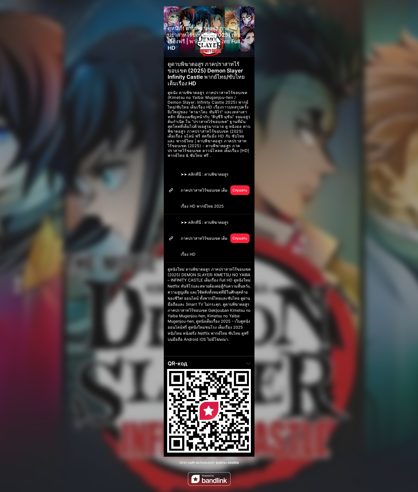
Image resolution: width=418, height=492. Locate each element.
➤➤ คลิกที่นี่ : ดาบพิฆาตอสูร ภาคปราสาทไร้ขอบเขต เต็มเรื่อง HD (214, 238)
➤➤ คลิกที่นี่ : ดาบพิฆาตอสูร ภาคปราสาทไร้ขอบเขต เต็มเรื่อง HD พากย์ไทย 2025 (214, 190)
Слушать (239, 190)
